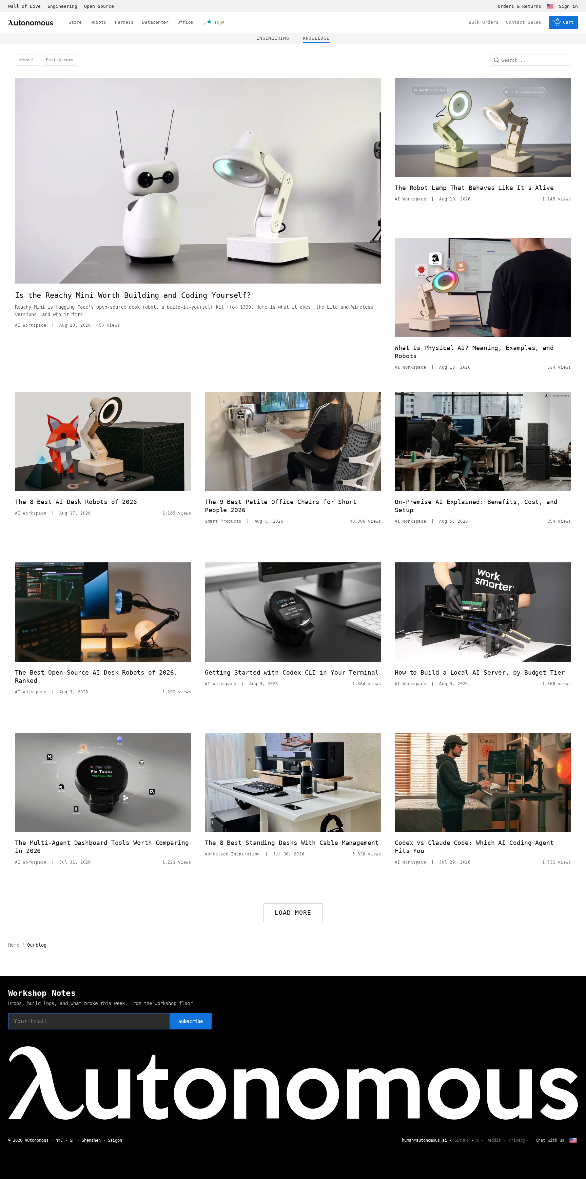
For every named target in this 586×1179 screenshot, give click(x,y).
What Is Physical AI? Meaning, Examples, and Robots (474, 352)
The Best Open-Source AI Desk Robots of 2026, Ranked (96, 676)
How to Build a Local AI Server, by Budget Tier (480, 672)
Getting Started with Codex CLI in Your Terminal (292, 672)
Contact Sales (523, 22)
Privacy (517, 1140)
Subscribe (190, 1021)
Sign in (568, 6)
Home (13, 945)
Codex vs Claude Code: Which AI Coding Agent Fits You (474, 846)
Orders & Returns (519, 6)
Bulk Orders (484, 22)
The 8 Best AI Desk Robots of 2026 (76, 501)
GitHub (461, 1140)
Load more (293, 912)
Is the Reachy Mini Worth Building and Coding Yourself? (133, 295)
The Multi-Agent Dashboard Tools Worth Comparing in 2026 (102, 846)
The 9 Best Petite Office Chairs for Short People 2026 (280, 506)
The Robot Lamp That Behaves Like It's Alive (474, 187)
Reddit (494, 1140)
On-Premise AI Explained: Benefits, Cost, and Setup (476, 506)
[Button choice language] (550, 6)
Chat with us (550, 1140)
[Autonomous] (30, 22)
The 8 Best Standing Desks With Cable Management (292, 842)
